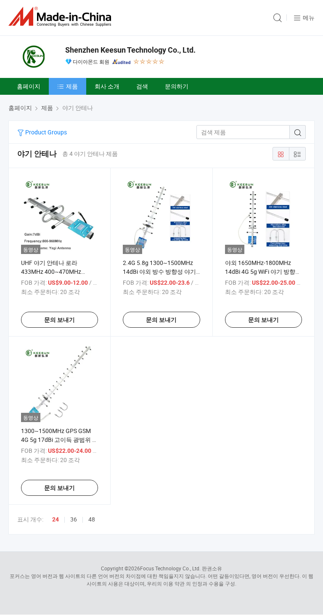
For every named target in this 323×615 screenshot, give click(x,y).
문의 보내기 (59, 319)
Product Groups (45, 132)
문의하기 (176, 86)
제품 (72, 86)
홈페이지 (28, 86)
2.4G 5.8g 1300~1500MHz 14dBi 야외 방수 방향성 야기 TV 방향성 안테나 (159, 271)
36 (73, 519)
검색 (142, 86)
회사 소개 (107, 86)
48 (91, 519)
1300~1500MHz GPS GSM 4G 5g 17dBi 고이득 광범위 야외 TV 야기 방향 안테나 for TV (59, 439)
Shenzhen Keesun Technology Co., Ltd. (130, 49)
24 (55, 519)
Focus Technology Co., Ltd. (170, 568)
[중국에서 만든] (61, 17)
